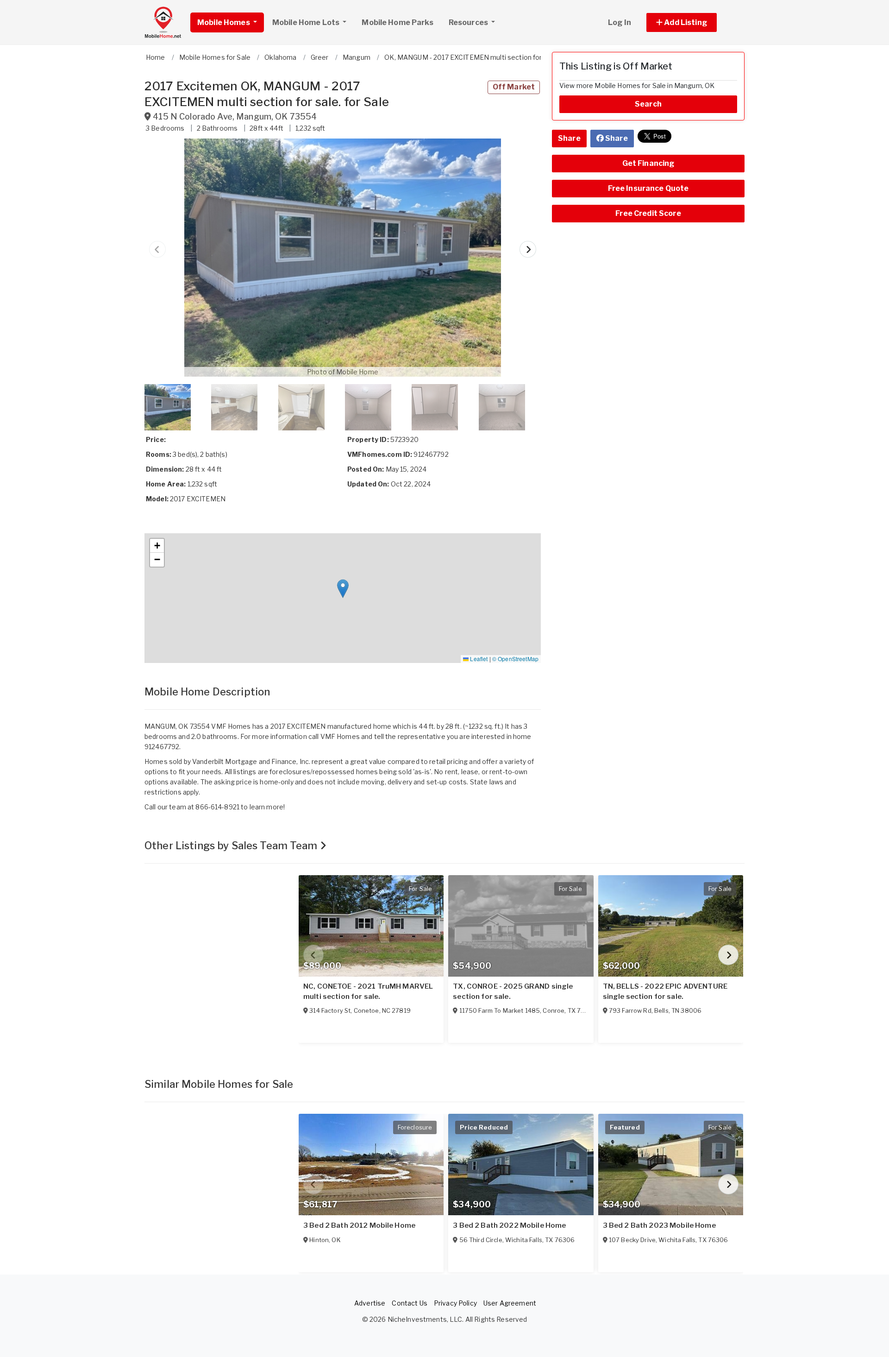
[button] (692, 22)
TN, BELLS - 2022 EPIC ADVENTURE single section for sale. (665, 991)
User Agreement (509, 1303)
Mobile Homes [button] (224, 22)
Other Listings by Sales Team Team (232, 845)
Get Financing (648, 163)
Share (569, 138)
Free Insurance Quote (648, 188)
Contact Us (409, 1303)
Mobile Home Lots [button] (306, 22)
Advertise (369, 1303)
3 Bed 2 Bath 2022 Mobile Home (509, 1225)
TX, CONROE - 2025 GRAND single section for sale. (513, 991)
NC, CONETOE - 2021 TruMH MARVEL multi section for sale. (368, 991)
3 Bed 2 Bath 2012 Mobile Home (359, 1225)
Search (648, 104)
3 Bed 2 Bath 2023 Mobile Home (659, 1225)
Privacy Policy (455, 1303)
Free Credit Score (648, 213)
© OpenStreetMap (515, 659)
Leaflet (478, 659)
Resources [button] (469, 22)
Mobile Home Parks (397, 22)
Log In (619, 22)
